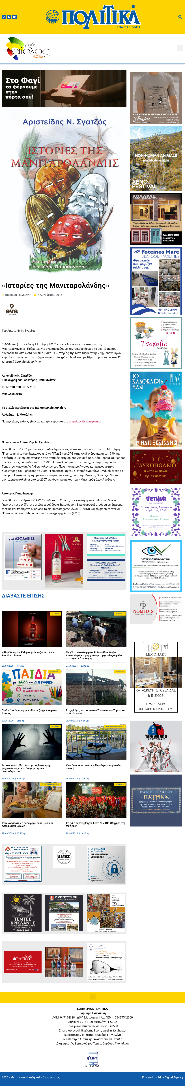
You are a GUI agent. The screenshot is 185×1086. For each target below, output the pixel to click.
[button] (180, 48)
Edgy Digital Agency (170, 1077)
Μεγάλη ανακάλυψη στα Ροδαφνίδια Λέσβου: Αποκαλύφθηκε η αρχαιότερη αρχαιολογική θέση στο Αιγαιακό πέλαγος (94, 655)
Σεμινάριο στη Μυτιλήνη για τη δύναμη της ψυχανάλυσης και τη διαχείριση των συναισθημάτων (26, 768)
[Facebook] (9, 17)
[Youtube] (14, 17)
